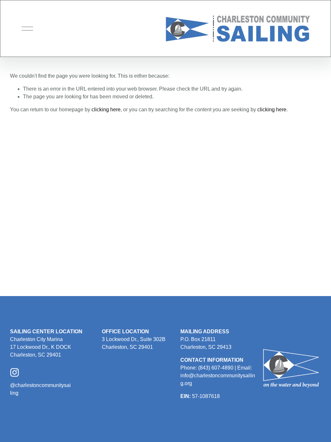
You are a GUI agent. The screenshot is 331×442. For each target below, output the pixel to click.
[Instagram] (14, 372)
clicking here (106, 109)
